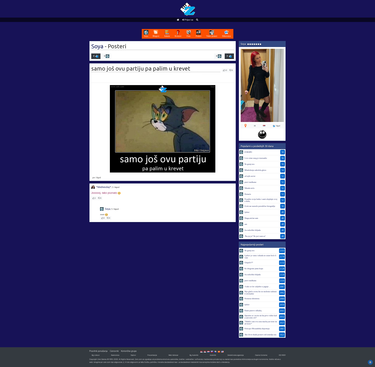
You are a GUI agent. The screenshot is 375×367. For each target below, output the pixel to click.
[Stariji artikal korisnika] (218, 56)
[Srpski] (205, 351)
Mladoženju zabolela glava (255, 170)
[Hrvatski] (208, 351)
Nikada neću (249, 188)
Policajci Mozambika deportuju (257, 328)
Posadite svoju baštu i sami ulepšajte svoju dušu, (260, 200)
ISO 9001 (282, 355)
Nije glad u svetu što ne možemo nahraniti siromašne (260, 292)
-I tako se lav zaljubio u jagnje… (257, 286)
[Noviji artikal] (95, 56)
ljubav (247, 212)
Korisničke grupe (129, 351)
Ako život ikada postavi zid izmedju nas (260, 334)
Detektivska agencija (235, 355)
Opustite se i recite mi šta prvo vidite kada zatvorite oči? (260, 316)
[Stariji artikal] (229, 56)
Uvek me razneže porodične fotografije (259, 206)
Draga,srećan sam (251, 218)
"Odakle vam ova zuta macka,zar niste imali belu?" (260, 322)
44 (255, 126)
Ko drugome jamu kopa (253, 268)
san (245, 224)
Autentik (213, 355)
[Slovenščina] (212, 351)
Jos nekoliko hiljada (252, 230)
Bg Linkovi (96, 355)
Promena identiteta (251, 298)
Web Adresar (173, 355)
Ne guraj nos (249, 164)
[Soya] (241, 152)
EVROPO (248, 152)
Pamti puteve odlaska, (253, 310)
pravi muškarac (250, 182)
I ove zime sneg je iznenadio (255, 158)
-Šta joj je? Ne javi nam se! (255, 236)
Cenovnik (114, 351)
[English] (222, 351)
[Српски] (201, 351)
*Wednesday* (103, 187)
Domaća (247, 194)
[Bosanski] (215, 351)
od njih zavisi (249, 176)
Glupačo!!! (248, 262)
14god (278, 126)
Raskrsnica (115, 355)
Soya (97, 46)
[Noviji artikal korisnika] (106, 56)
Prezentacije (152, 355)
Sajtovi (133, 355)
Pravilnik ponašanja (98, 351)
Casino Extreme (261, 355)
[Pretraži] (197, 19)
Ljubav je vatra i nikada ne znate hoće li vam (260, 256)
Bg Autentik (194, 355)
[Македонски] (219, 351)
